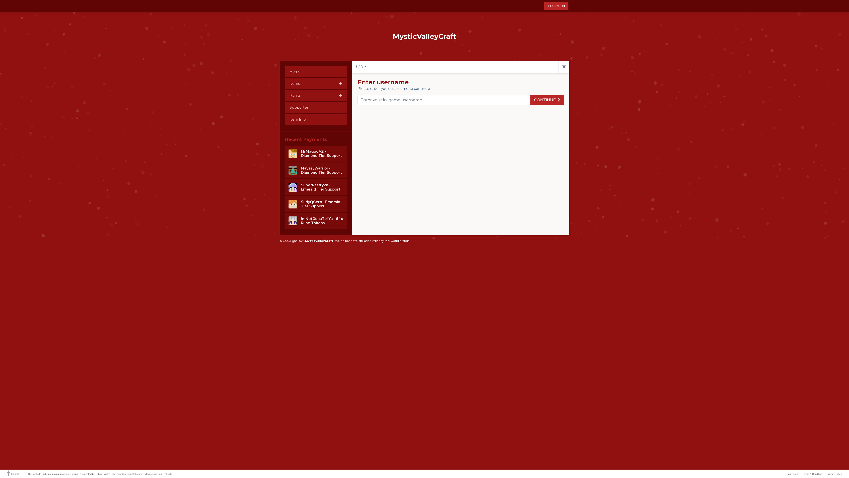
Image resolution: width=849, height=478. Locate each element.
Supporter (299, 107)
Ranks (295, 95)
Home (295, 71)
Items (295, 83)
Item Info (298, 119)
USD (360, 67)
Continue (545, 99)
